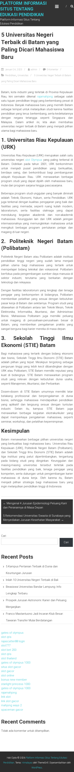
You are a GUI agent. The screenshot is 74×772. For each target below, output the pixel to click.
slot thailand (9, 658)
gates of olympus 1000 (15, 662)
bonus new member (14, 679)
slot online (7, 675)
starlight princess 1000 (15, 684)
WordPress (36, 767)
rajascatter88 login (13, 641)
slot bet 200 (8, 650)
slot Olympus (33, 160)
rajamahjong (45, 96)
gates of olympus (12, 632)
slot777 (5, 645)
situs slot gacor (11, 667)
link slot (6, 696)
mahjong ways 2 (11, 705)
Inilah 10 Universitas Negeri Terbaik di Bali (32, 580)
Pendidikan (10, 75)
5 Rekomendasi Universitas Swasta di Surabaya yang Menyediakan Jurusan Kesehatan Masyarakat (36, 518)
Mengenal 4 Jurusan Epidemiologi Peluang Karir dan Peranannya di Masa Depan (35, 505)
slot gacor (7, 671)
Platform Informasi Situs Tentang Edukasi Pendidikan (23, 9)
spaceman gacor (12, 709)
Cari (3, 536)
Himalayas (27, 762)
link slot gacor (10, 701)
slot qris (6, 637)
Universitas (22, 75)
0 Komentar (52, 69)
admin (34, 69)
